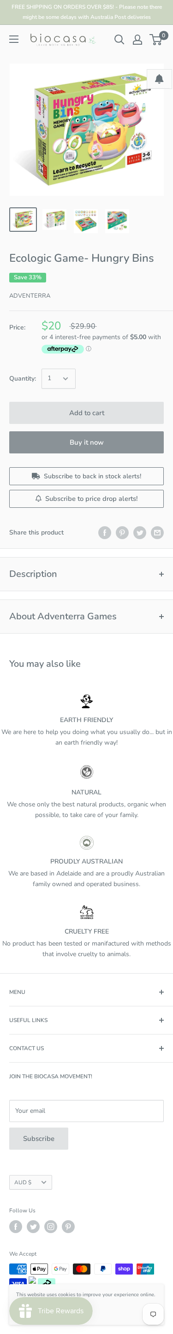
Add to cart (86, 412)
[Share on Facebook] (104, 532)
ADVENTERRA (29, 296)
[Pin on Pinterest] (122, 532)
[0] (156, 39)
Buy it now (87, 442)
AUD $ (22, 1182)
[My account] (137, 40)
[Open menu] (13, 39)
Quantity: (22, 378)
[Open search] (119, 40)
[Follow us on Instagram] (50, 1226)
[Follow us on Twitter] (33, 1226)
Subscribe (38, 1138)
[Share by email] (157, 532)
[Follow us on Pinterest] (68, 1226)
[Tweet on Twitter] (139, 532)
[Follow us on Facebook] (15, 1226)
